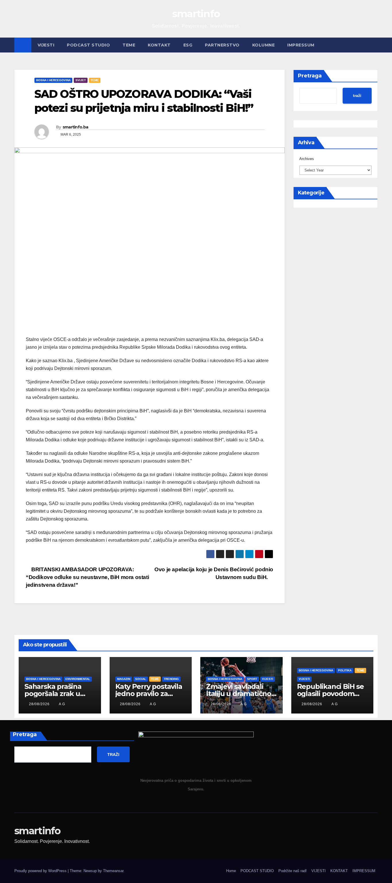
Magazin (123, 679)
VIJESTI (46, 45)
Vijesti (267, 679)
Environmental (77, 679)
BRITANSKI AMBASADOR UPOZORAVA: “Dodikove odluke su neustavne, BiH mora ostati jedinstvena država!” (87, 577)
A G (62, 704)
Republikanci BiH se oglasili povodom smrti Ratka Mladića (330, 693)
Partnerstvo (222, 45)
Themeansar (113, 871)
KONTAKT (159, 45)
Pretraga (310, 76)
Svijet (80, 80)
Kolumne (263, 45)
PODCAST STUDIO (88, 45)
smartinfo (196, 13)
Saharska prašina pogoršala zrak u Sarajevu (52, 693)
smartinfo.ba (75, 127)
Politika (345, 670)
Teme (129, 45)
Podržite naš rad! (292, 871)
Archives (306, 159)
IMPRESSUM (301, 45)
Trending (171, 679)
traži (357, 95)
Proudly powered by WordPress (41, 871)
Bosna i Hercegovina (53, 80)
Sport (252, 679)
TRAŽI (113, 754)
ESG (188, 45)
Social (140, 679)
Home (231, 871)
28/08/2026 (40, 704)
